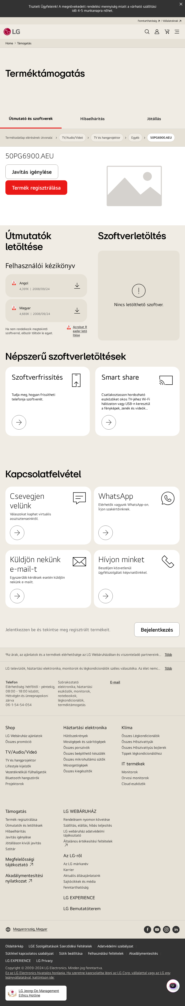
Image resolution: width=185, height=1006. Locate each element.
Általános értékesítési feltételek (88, 841)
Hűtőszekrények (75, 736)
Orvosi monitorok (135, 778)
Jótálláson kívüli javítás (23, 843)
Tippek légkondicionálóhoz (142, 753)
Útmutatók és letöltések (24, 825)
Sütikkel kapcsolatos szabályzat (29, 953)
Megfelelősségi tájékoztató (19, 861)
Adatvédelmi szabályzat (115, 946)
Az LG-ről (72, 855)
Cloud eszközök (134, 784)
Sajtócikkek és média (79, 881)
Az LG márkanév (75, 864)
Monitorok (130, 772)
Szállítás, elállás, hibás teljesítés (87, 825)
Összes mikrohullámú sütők (84, 759)
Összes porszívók (76, 747)
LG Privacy (44, 960)
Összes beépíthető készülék (84, 753)
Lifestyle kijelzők (18, 766)
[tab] (31, 119)
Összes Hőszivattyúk (137, 742)
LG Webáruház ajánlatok (23, 736)
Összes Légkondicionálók (141, 736)
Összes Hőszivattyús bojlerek (144, 747)
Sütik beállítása (71, 953)
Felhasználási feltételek (106, 953)
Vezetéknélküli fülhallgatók (25, 772)
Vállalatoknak (170, 20)
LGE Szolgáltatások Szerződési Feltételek (60, 946)
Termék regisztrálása (21, 819)
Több (168, 654)
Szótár (10, 849)
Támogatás (24, 43)
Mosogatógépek (75, 765)
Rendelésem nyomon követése (86, 819)
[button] (147, 31)
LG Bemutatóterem (82, 908)
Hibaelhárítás (15, 831)
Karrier (68, 870)
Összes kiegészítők (77, 771)
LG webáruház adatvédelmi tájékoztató (83, 833)
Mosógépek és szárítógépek (84, 742)
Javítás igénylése (18, 837)
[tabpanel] (92, 288)
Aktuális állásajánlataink (81, 875)
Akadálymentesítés (143, 953)
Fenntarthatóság (147, 20)
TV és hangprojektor (20, 760)
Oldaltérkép (14, 946)
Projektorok (14, 784)
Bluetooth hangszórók (22, 778)
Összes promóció (18, 742)
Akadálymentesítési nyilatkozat (24, 878)
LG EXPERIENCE (79, 897)
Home (9, 43)
